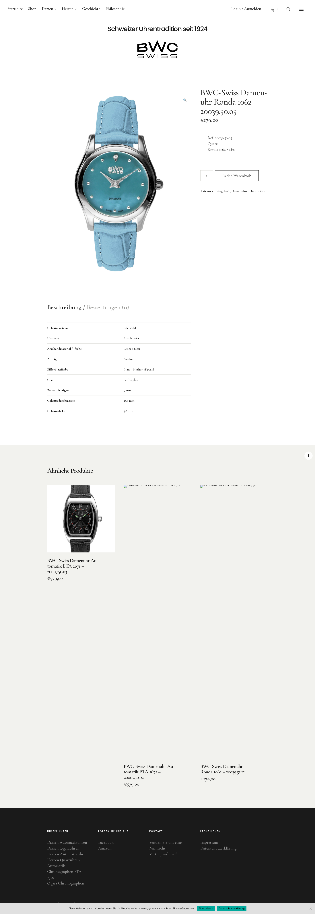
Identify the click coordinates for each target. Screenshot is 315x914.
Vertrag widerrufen (165, 854)
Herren (68, 8)
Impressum (209, 842)
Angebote (223, 191)
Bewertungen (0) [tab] (108, 307)
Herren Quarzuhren (63, 860)
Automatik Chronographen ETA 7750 (64, 871)
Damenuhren (241, 191)
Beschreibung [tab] (65, 307)
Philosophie (115, 8)
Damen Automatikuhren (67, 842)
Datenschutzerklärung (218, 848)
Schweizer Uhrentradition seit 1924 (157, 29)
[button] (185, 94)
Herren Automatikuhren (67, 854)
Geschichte (91, 8)
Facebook (308, 456)
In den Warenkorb (236, 175)
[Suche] (288, 9)
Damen (47, 8)
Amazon (105, 848)
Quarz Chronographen (65, 883)
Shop (32, 8)
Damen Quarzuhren (63, 848)
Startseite (15, 8)
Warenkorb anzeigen (274, 9)
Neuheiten (258, 191)
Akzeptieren (206, 908)
